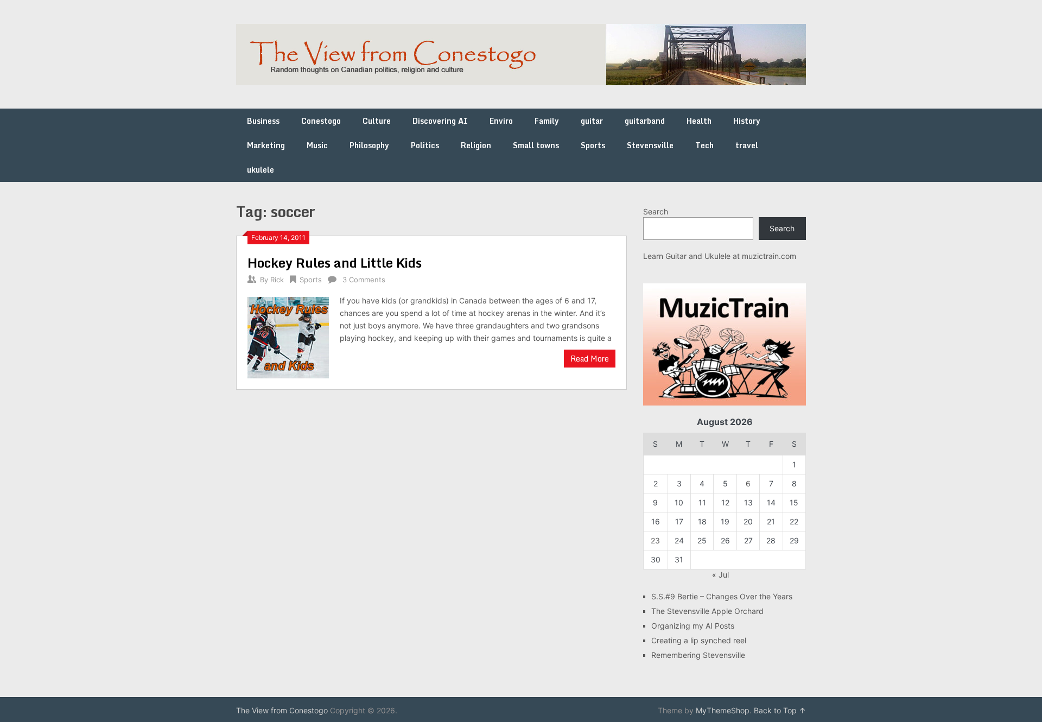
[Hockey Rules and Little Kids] (288, 336)
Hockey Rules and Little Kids (334, 262)
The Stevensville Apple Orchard (707, 611)
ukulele (260, 169)
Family (547, 121)
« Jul (720, 574)
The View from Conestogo (282, 710)
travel (746, 145)
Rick (277, 279)
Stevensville (650, 145)
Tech (704, 145)
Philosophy (369, 145)
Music (317, 145)
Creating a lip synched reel (698, 640)
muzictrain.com (769, 256)
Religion (476, 145)
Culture (377, 121)
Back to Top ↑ (780, 710)
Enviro (501, 121)
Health (699, 121)
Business (263, 121)
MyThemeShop (722, 710)
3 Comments (363, 279)
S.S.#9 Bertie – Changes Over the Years (721, 596)
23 (655, 540)
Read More (589, 358)
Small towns (536, 145)
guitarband (645, 121)
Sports (593, 145)
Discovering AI (440, 121)
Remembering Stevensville (698, 655)
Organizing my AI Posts (692, 625)
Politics (425, 145)
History (746, 121)
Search (655, 211)
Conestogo (321, 121)
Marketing (266, 145)
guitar (592, 121)
